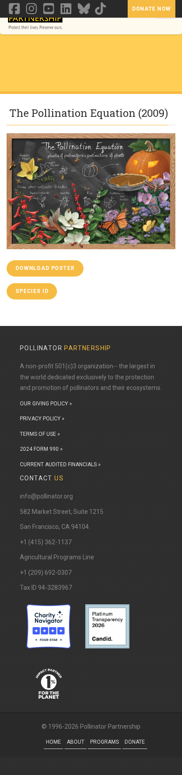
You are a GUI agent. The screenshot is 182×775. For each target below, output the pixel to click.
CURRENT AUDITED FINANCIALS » (60, 464)
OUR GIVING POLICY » (46, 404)
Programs (104, 742)
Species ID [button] (31, 291)
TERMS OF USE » (40, 434)
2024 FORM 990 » (41, 449)
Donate (135, 742)
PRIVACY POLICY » (42, 419)
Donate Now (151, 9)
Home (53, 742)
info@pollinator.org (46, 496)
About (75, 742)
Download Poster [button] (45, 268)
